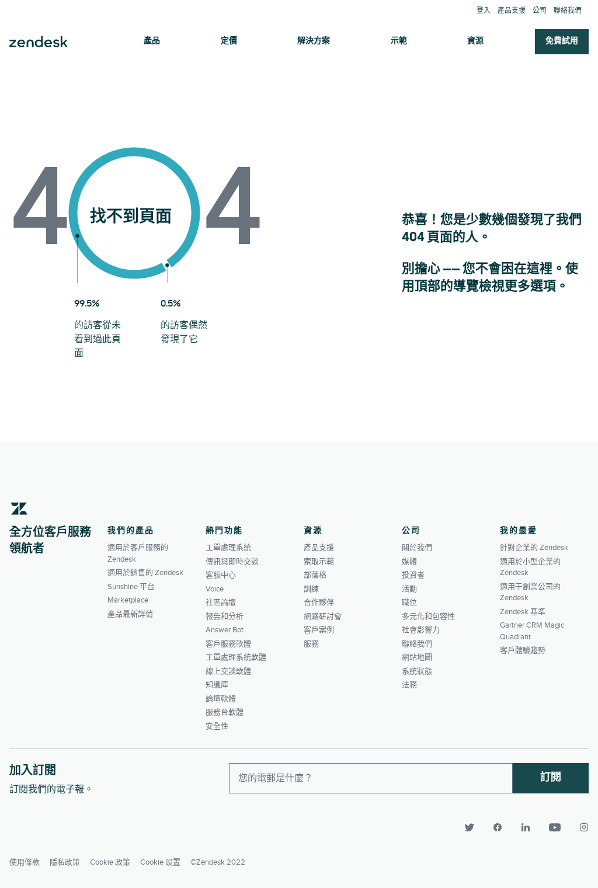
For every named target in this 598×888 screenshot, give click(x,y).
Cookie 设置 (160, 862)
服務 (311, 644)
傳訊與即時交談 (232, 561)
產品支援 (512, 10)
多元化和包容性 (428, 616)
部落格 (315, 575)
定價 (229, 41)
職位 (409, 602)
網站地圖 (417, 657)
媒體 (409, 561)
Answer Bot (225, 630)
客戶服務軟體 (228, 644)
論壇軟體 (221, 699)
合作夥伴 (319, 602)
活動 (409, 589)
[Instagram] (579, 827)
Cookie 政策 (110, 862)
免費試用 (561, 41)
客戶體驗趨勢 (522, 650)
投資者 (413, 575)
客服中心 (221, 575)
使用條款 (24, 862)
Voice (215, 589)
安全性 (217, 726)
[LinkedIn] (526, 827)
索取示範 (319, 561)
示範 (399, 41)
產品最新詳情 (130, 614)
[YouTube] (555, 827)
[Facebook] (498, 827)
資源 (475, 41)
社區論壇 (221, 602)
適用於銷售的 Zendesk (145, 572)
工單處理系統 (228, 547)
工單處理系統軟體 (236, 657)
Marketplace (127, 600)
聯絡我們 (568, 10)
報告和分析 (225, 616)
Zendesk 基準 (522, 612)
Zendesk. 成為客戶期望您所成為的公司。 (38, 42)
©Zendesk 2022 (217, 862)
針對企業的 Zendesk (534, 547)
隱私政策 (65, 862)
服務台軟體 (225, 712)
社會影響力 (421, 630)
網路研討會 (323, 616)
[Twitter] (470, 827)
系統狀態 (417, 671)
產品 (152, 41)
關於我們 (417, 547)
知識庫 (217, 684)
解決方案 (313, 41)
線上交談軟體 (228, 671)
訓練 (311, 589)
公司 (540, 10)
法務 (409, 684)
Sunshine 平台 (131, 586)
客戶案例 (319, 630)
